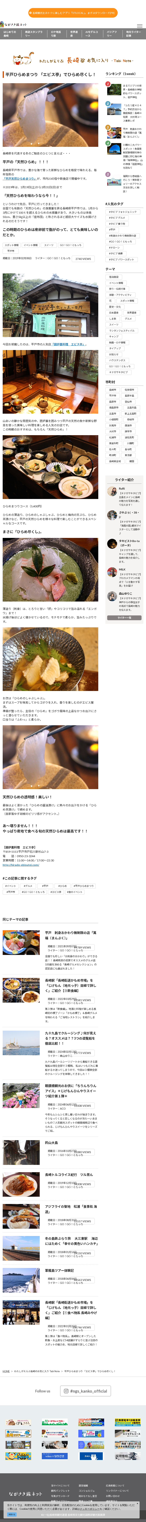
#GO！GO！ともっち (33, 892)
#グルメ (28, 886)
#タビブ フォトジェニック (123, 211)
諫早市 (128, 431)
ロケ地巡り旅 (56, 33)
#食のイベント (74, 892)
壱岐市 (130, 419)
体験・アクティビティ (120, 294)
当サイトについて (60, 1485)
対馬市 (112, 425)
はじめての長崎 (10, 33)
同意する (12, 1514)
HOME (6, 1371)
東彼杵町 (113, 443)
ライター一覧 (124, 617)
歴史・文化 (115, 306)
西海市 (128, 425)
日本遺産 (113, 312)
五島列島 (131, 407)
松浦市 (112, 437)
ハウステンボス (117, 360)
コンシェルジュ (87, 1490)
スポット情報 (12, 245)
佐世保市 (129, 389)
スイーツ (48, 245)
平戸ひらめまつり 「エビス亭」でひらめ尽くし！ (90, 1371)
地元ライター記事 (133, 33)
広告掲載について (115, 1485)
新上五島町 (130, 413)
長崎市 (112, 389)
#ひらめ (62, 886)
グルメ (128, 318)
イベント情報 (31, 245)
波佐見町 (129, 437)
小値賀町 (113, 419)
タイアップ (115, 348)
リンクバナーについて (117, 1490)
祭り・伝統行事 (117, 288)
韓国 (131, 461)
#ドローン (114, 247)
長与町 (128, 449)
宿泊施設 (113, 277)
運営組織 (83, 1485)
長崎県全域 (115, 461)
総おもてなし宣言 (88, 1496)
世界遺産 (74, 33)
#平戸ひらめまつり (84, 886)
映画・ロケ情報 (117, 342)
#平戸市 (11, 892)
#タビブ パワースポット (121, 259)
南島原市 (113, 407)
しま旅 (112, 318)
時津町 (112, 455)
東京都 (128, 455)
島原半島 (129, 395)
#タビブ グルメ (117, 217)
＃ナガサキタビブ (118, 372)
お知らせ (113, 354)
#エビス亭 (56, 892)
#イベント (10, 886)
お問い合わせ (113, 1496)
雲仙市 (128, 401)
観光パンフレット (60, 1490)
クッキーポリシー (90, 1508)
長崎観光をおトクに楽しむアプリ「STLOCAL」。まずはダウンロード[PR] (73, 12)
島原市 (112, 401)
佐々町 (112, 449)
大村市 (112, 431)
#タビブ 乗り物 (117, 223)
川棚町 (130, 443)
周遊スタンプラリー (34, 33)
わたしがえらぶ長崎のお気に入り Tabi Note (37, 1371)
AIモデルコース (91, 33)
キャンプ (113, 336)
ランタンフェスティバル (121, 330)
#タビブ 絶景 (116, 253)
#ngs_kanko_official (88, 1391)
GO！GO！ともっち (70, 245)
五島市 (112, 413)
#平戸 (45, 886)
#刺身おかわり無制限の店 (122, 235)
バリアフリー (112, 33)
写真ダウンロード (60, 1496)
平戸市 (10, 251)
